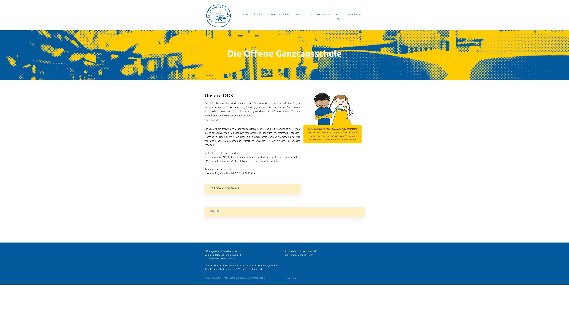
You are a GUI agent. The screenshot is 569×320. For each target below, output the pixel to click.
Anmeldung (354, 14)
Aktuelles (258, 14)
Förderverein (324, 14)
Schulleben (285, 14)
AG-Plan (214, 210)
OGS (310, 14)
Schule (271, 14)
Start (245, 14)
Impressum (290, 278)
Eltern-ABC (339, 16)
